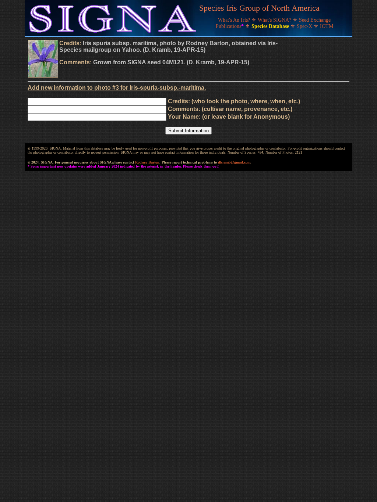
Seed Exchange (315, 20)
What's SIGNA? (275, 20)
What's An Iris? (234, 20)
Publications (230, 26)
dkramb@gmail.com (234, 162)
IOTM (326, 26)
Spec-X (305, 26)
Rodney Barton (147, 162)
